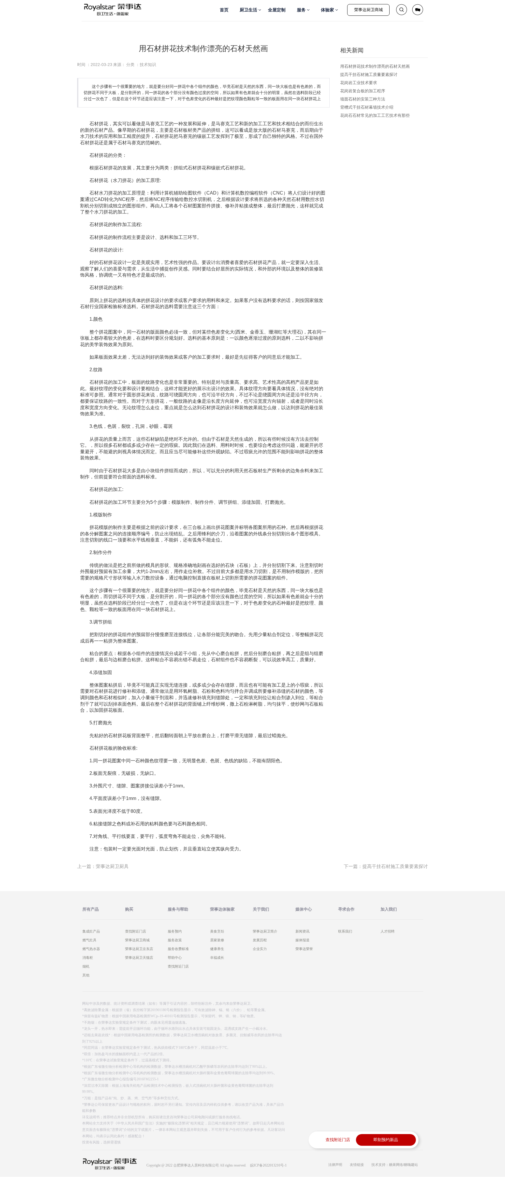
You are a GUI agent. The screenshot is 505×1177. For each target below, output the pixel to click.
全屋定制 (277, 9)
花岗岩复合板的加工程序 (362, 90)
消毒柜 (87, 958)
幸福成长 (217, 958)
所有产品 (90, 909)
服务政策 (175, 940)
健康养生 (217, 949)
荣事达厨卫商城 (368, 9)
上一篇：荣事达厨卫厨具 (103, 866)
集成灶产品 (91, 931)
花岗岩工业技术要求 (358, 82)
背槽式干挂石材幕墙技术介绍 (366, 107)
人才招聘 (388, 931)
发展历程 (260, 940)
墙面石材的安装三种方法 (362, 99)
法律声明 (335, 1165)
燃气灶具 (89, 940)
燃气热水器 (91, 949)
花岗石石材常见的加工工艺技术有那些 (375, 115)
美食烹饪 (217, 931)
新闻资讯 (302, 931)
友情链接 (357, 1165)
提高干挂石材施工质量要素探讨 (368, 74)
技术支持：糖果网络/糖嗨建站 (394, 1165)
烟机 (85, 966)
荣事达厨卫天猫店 (139, 958)
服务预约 (175, 931)
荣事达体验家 (222, 909)
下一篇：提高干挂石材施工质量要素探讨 (386, 866)
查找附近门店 (135, 931)
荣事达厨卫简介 (265, 931)
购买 (129, 909)
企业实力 (260, 949)
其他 (85, 975)
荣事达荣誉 (304, 949)
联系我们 (345, 931)
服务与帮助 (178, 909)
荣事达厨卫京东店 (139, 949)
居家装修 (217, 940)
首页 (224, 9)
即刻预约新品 (385, 1140)
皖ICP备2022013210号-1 (268, 1165)
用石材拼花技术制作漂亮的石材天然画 (375, 66)
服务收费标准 (178, 949)
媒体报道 (302, 940)
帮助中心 (175, 958)
